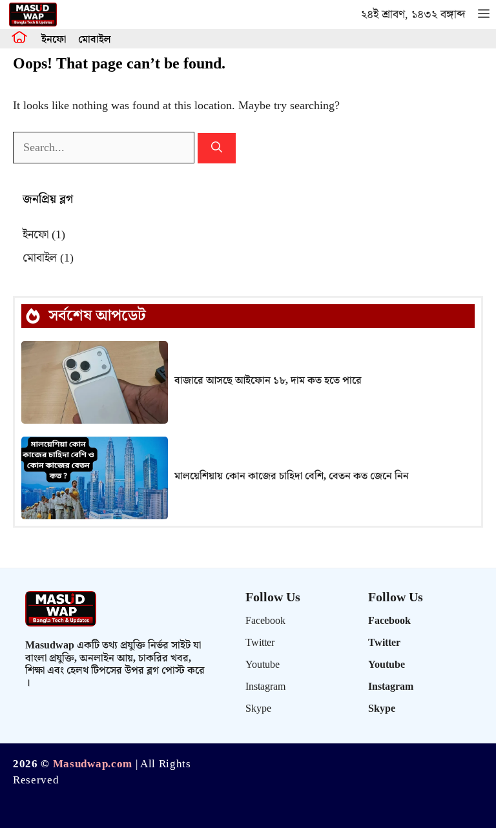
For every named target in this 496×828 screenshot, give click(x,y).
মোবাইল (94, 40)
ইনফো (53, 40)
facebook (265, 621)
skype (258, 709)
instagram (265, 687)
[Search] (217, 148)
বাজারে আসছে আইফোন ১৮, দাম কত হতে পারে (268, 381)
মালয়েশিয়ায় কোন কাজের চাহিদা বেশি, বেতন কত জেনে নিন (291, 476)
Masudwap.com (92, 764)
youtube (262, 665)
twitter (259, 643)
